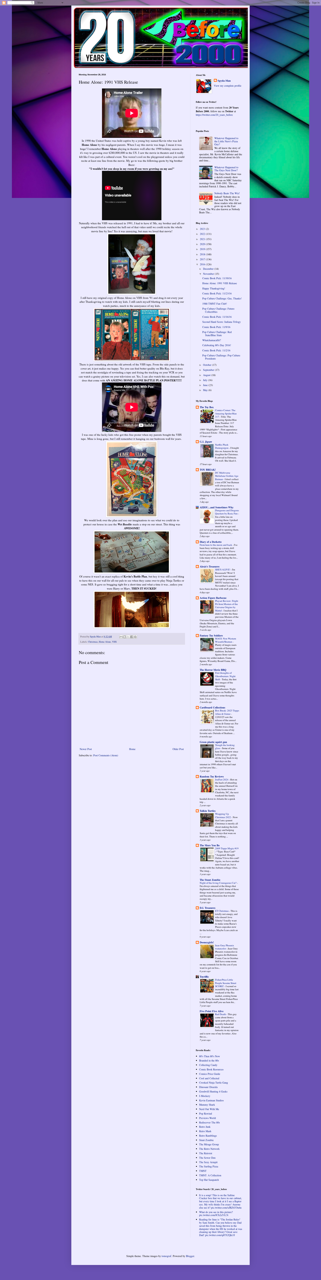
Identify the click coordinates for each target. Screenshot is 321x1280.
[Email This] (121, 637)
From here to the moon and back (216, 545)
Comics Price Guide (209, 1074)
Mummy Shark (207, 1104)
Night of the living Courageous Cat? (218, 882)
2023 (203, 229)
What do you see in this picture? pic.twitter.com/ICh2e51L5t (216, 1213)
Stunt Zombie (206, 1140)
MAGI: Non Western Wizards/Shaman (225, 640)
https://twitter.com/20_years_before (214, 114)
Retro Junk (204, 1126)
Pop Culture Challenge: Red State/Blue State (217, 333)
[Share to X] (128, 637)
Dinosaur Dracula (208, 1087)
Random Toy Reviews (212, 776)
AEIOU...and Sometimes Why (217, 507)
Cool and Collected (209, 1078)
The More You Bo (210, 845)
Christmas (93, 641)
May (205, 390)
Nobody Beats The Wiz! (227, 193)
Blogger (190, 1256)
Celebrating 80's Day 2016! (216, 345)
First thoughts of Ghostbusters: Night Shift (225, 676)
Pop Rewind (205, 1113)
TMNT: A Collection (210, 1175)
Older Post (178, 749)
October (207, 365)
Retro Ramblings (208, 1135)
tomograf (166, 1256)
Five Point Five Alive (211, 1011)
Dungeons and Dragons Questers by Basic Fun (227, 512)
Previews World (207, 1118)
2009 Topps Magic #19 (227, 848)
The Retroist (205, 1153)
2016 (203, 264)
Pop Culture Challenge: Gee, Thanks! (222, 298)
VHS (114, 641)
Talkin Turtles (207, 811)
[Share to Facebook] (132, 637)
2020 (203, 244)
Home (132, 749)
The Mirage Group (209, 1144)
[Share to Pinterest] (135, 637)
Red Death (220, 1014)
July (205, 380)
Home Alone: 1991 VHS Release (219, 283)
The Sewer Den (207, 1157)
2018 (203, 254)
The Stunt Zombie (210, 880)
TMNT (203, 1171)
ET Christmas (222, 911)
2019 (203, 249)
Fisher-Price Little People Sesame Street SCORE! (225, 983)
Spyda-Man (224, 81)
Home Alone (105, 641)
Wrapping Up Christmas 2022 (223, 815)
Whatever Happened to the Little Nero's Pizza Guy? (226, 141)
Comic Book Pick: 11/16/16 (217, 317)
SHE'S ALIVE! (223, 569)
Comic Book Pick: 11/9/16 (216, 327)
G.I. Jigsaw (206, 442)
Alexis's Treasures (209, 566)
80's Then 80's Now (209, 1056)
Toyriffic (204, 977)
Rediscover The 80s (209, 1122)
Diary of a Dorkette (211, 542)
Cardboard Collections (212, 707)
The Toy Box (207, 407)
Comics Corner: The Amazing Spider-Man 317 (226, 413)
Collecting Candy (208, 1065)
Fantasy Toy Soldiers (211, 635)
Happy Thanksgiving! (213, 288)
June (205, 385)
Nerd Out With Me (209, 1109)
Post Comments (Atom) (105, 755)
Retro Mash (205, 1131)
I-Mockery (204, 1096)
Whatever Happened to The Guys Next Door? (226, 168)
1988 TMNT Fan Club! (214, 303)
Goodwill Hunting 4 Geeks (213, 1091)
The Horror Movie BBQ (213, 670)
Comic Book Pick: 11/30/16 (217, 278)
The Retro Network (209, 1149)
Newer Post (86, 749)
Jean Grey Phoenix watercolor (224, 947)
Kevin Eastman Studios (211, 1100)
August (207, 375)
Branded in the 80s (209, 1060)
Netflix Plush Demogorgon (222, 446)
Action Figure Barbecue (213, 598)
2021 (203, 239)
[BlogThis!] (125, 637)
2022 (203, 234)
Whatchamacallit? (211, 340)
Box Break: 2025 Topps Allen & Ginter (227, 712)
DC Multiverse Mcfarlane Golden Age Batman (226, 476)
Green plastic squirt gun (213, 742)
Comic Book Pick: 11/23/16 (217, 293)
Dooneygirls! (207, 942)
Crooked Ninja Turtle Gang (213, 1082)
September (209, 370)
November (209, 273)
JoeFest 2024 (222, 779)
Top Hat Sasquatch (209, 1179)
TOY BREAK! (208, 470)
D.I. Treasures (207, 908)
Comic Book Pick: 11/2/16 (216, 350)
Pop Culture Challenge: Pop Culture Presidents (221, 357)
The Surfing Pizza (208, 1166)
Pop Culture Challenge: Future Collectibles (218, 310)
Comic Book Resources (211, 1069)
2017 (203, 259)
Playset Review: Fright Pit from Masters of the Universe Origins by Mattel (226, 605)
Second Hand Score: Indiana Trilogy (221, 322)
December (208, 268)
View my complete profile (227, 85)
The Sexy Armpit (208, 1162)
